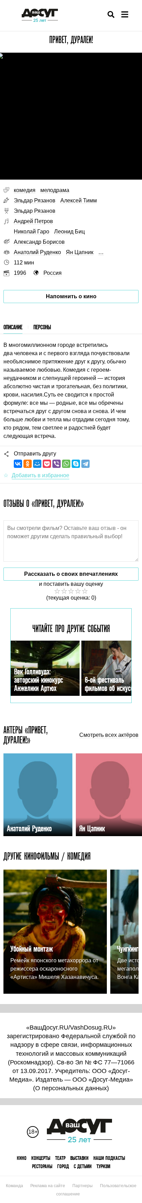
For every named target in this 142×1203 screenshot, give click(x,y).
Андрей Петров (33, 221)
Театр (60, 1158)
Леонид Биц (69, 231)
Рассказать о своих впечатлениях (71, 574)
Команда (14, 1185)
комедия (25, 190)
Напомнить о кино (71, 296)
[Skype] (76, 464)
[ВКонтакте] (18, 464)
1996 (20, 273)
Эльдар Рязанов (34, 200)
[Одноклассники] (27, 464)
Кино (22, 1158)
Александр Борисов (39, 242)
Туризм (103, 1166)
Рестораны (42, 1166)
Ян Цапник (79, 252)
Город (63, 1166)
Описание (12, 327)
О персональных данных (71, 1088)
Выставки (79, 1158)
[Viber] (56, 464)
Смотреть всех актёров (109, 735)
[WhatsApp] (66, 464)
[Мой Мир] (37, 464)
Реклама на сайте (47, 1185)
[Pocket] (47, 464)
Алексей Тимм (78, 200)
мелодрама (54, 190)
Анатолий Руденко (37, 252)
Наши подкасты (109, 1158)
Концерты (40, 1158)
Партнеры (82, 1185)
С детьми (83, 1166)
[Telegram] (85, 464)
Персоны (42, 327)
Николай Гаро (31, 231)
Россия (52, 273)
